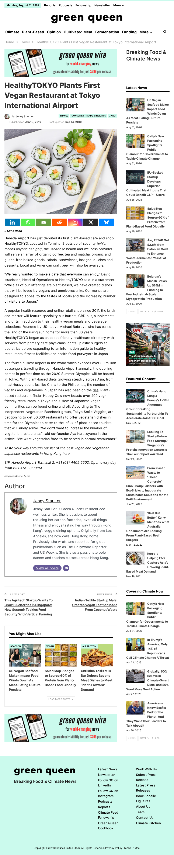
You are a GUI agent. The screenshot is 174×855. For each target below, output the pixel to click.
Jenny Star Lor (47, 500)
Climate (12, 32)
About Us (143, 806)
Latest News (107, 769)
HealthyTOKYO (16, 243)
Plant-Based (33, 32)
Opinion (54, 32)
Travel (64, 115)
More (117, 5)
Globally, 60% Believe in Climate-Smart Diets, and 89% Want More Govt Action (147, 680)
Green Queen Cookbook (108, 825)
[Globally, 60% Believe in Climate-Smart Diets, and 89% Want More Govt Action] (135, 676)
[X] (90, 222)
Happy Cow (52, 395)
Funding (129, 32)
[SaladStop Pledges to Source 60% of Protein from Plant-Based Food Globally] (61, 655)
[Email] (43, 222)
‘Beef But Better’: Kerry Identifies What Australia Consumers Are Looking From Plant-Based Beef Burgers (147, 526)
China (51, 384)
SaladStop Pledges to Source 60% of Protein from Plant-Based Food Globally (147, 217)
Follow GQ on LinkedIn (108, 782)
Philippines (76, 384)
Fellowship (83, 5)
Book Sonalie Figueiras (146, 798)
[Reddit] (59, 222)
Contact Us (144, 818)
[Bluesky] (106, 222)
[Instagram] (75, 222)
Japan (112, 115)
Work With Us (146, 769)
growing (64, 379)
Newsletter (102, 5)
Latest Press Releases (145, 787)
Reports (50, 5)
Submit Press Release (146, 777)
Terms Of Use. (132, 847)
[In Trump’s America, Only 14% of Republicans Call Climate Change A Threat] (135, 644)
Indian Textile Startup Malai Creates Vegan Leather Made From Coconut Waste (94, 605)
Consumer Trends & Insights (89, 115)
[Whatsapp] (28, 222)
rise (95, 390)
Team (140, 812)
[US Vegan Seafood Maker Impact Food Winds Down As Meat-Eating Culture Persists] (25, 655)
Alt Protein (89, 646)
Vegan (50, 646)
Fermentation (107, 32)
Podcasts (65, 5)
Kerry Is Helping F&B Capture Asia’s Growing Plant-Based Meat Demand (148, 562)
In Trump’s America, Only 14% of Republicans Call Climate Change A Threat (147, 648)
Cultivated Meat (78, 32)
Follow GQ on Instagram (108, 793)
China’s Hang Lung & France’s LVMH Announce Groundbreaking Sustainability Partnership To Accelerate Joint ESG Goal (147, 404)
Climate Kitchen (148, 823)
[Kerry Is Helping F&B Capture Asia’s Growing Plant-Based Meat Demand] (135, 558)
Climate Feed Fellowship (108, 815)
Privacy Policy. (114, 847)
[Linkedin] (12, 222)
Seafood (15, 646)
